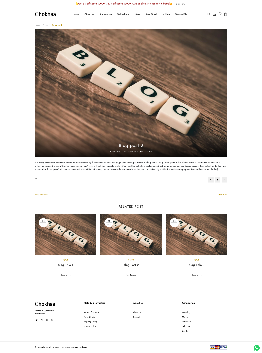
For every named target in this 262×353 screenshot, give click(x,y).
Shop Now (180, 4)
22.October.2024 (131, 151)
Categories (106, 14)
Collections (123, 14)
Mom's (185, 316)
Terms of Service (91, 312)
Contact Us (181, 14)
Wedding (186, 312)
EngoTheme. (66, 347)
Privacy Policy (90, 326)
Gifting (166, 14)
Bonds (185, 330)
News (45, 25)
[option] (65, 243)
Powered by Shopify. (79, 347)
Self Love (186, 326)
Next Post (222, 194)
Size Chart (151, 14)
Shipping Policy (90, 321)
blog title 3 (196, 265)
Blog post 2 (131, 265)
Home (75, 14)
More (138, 14)
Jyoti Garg (116, 151)
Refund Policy (90, 316)
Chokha (54, 347)
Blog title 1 (65, 265)
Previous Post (41, 194)
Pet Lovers (186, 321)
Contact (136, 316)
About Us (89, 14)
